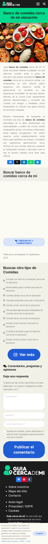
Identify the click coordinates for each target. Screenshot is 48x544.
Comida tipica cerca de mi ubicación (23, 318)
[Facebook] (18, 479)
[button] (44, 4)
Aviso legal (16, 502)
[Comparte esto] (10, 162)
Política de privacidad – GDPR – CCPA (16, 541)
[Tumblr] (29, 479)
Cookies (14, 510)
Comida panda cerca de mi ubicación (23, 295)
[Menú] (38, 4)
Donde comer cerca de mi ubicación (23, 305)
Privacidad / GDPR (21, 506)
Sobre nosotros (19, 487)
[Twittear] (17, 162)
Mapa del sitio (18, 491)
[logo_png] (11, 4)
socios (20, 528)
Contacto (15, 495)
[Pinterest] (24, 479)
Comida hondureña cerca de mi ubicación (25, 300)
